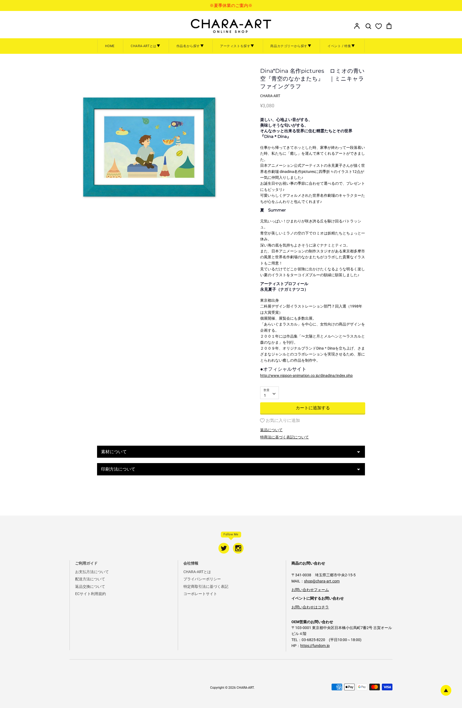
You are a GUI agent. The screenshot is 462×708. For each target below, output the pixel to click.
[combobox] (269, 393)
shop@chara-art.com (322, 581)
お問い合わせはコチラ (310, 607)
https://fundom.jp (315, 645)
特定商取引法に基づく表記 (205, 586)
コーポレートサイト (200, 594)
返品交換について (90, 586)
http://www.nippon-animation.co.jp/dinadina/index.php (306, 375)
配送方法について (90, 579)
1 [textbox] (265, 395)
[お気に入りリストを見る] (379, 26)
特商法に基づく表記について (284, 437)
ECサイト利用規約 (90, 594)
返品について (271, 430)
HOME (110, 46)
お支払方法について (92, 572)
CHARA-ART (245, 688)
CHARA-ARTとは (197, 572)
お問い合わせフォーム (310, 590)
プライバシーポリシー (202, 579)
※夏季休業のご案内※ (231, 5)
